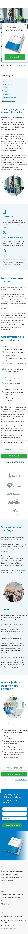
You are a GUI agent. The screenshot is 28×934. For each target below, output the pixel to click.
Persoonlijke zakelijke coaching (10, 898)
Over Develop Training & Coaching (12, 894)
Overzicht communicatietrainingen (12, 871)
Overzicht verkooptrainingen (10, 874)
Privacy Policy (5, 904)
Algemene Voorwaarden (9, 901)
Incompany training (7, 881)
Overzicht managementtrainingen (11, 877)
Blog (2, 891)
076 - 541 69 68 (9, 925)
